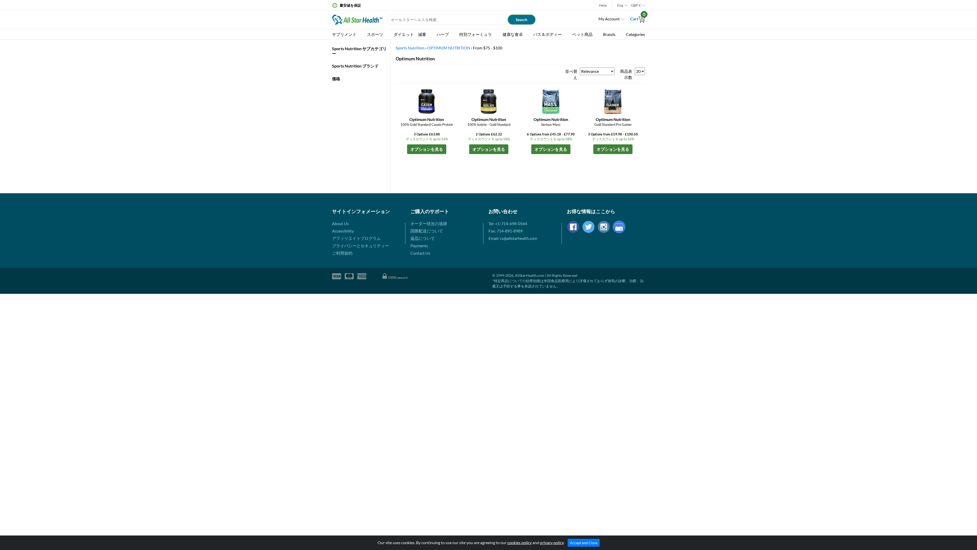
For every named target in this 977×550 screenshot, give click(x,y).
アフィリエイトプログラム (356, 238)
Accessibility (343, 230)
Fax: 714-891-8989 (506, 230)
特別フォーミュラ (475, 34)
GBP (636, 5)
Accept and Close (583, 543)
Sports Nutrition (410, 47)
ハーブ (443, 34)
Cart (637, 18)
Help (603, 5)
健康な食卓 (512, 34)
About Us (340, 223)
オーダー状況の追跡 (428, 223)
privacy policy (552, 542)
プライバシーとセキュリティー (360, 245)
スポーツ (375, 34)
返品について (422, 238)
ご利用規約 (342, 253)
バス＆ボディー (547, 34)
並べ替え (571, 74)
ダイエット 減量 (410, 34)
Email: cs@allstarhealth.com (513, 238)
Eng (620, 5)
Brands (609, 34)
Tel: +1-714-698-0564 (508, 223)
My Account (609, 18)
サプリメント (344, 34)
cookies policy (519, 542)
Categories (635, 34)
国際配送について (426, 230)
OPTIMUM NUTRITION (448, 47)
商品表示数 (626, 74)
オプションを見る (426, 149)
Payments (419, 245)
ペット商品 (582, 34)
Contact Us (420, 253)
